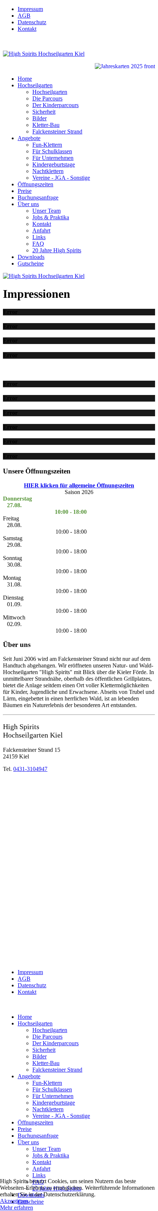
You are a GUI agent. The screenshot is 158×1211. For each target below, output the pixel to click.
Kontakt (27, 29)
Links (39, 237)
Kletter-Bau (46, 125)
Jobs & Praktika (50, 217)
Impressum (30, 9)
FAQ (38, 244)
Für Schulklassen (52, 151)
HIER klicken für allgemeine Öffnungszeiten (79, 485)
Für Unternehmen (52, 158)
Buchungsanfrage (38, 197)
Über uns (28, 204)
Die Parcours (47, 98)
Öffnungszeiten (35, 184)
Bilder (39, 118)
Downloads (31, 257)
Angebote (29, 138)
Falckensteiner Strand (57, 131)
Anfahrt (41, 230)
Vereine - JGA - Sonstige (61, 178)
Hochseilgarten (35, 85)
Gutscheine (31, 263)
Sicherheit (43, 112)
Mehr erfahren (16, 1207)
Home (25, 79)
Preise (25, 191)
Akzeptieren (14, 1201)
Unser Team (46, 211)
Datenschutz (32, 22)
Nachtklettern (48, 171)
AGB (24, 15)
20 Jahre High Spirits (56, 250)
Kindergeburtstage (53, 164)
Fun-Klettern (47, 145)
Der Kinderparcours (55, 105)
